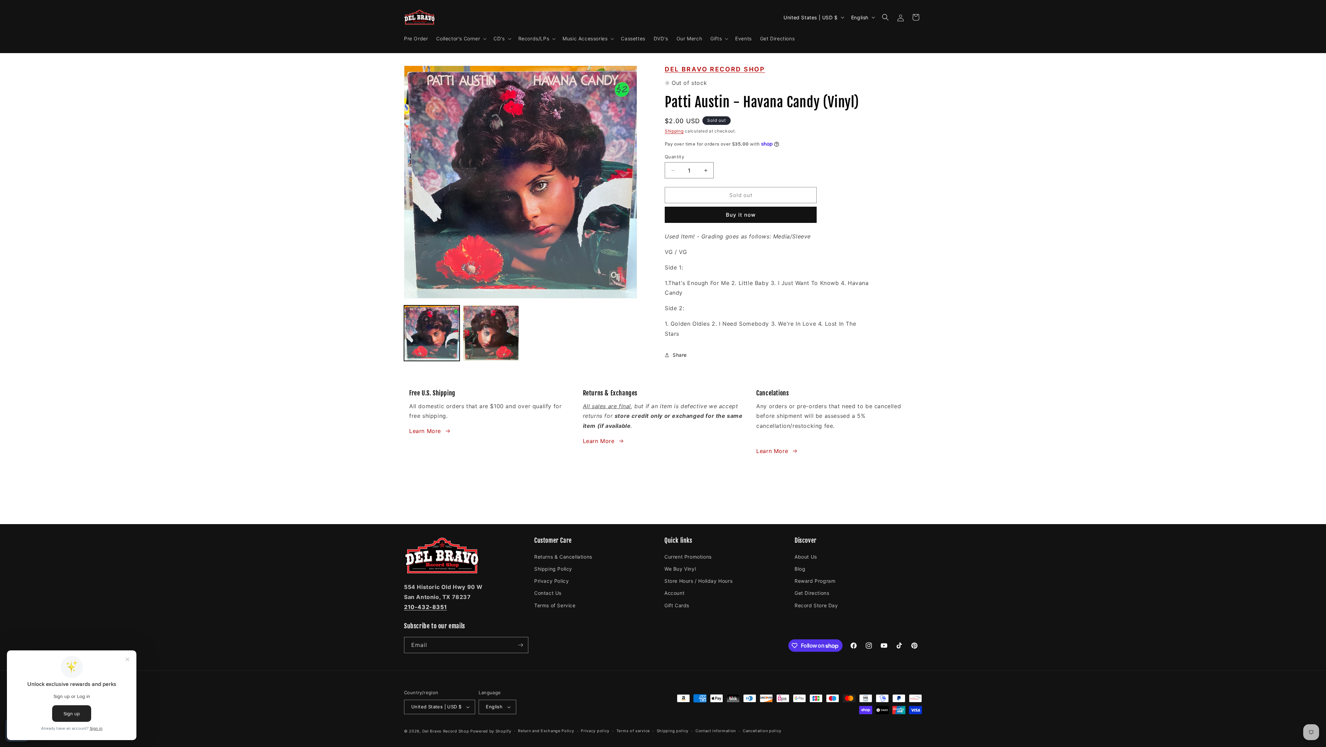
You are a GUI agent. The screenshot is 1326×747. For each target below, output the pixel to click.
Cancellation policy (762, 730)
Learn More (425, 430)
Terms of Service (555, 605)
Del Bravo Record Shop (715, 69)
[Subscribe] (520, 645)
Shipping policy (673, 730)
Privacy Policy (551, 580)
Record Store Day (816, 605)
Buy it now (741, 215)
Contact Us (547, 593)
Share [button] (680, 355)
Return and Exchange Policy (546, 730)
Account (674, 593)
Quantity (674, 156)
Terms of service (633, 730)
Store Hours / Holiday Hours (698, 580)
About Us (806, 556)
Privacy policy (595, 730)
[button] (460, 38)
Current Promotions (688, 556)
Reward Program (815, 580)
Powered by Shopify (490, 731)
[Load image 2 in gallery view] (491, 333)
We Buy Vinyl (680, 568)
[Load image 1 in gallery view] (432, 333)
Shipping (674, 131)
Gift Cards (676, 605)
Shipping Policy (553, 568)
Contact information (715, 730)
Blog (800, 568)
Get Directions (812, 593)
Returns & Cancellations (563, 556)
